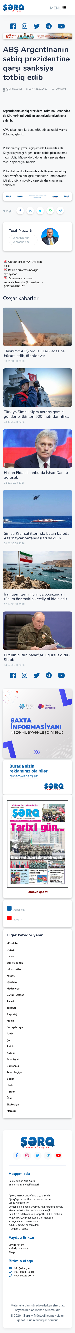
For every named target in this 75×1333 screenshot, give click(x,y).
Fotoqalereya (15, 1027)
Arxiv (10, 1033)
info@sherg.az (22, 1268)
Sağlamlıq (13, 1066)
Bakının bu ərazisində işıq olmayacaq (21, 272)
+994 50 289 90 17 (24, 1275)
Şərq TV (17, 919)
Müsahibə (12, 943)
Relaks (11, 1046)
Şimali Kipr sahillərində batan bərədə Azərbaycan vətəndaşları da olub (36, 536)
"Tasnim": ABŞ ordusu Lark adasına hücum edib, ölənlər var (34, 353)
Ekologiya (13, 1104)
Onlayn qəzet (38, 892)
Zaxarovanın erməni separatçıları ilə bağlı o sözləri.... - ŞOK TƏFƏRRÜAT (23, 282)
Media (10, 1021)
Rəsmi (10, 1001)
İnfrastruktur (14, 969)
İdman (10, 956)
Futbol (11, 976)
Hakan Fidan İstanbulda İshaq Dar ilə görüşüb (36, 475)
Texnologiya (14, 1072)
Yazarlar (11, 1008)
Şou (9, 1040)
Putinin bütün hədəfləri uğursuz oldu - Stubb (37, 657)
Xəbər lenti (19, 909)
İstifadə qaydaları (18, 1248)
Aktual (11, 1053)
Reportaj (12, 1014)
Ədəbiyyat (13, 1059)
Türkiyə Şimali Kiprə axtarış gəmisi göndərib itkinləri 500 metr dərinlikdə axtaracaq (37, 416)
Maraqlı (11, 1111)
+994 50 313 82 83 (24, 1271)
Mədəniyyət (13, 988)
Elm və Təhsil (15, 963)
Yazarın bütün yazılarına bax (21, 240)
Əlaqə (12, 1252)
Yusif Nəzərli (20, 230)
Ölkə (9, 1098)
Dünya (10, 950)
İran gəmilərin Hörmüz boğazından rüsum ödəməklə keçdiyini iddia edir (35, 596)
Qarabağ (12, 982)
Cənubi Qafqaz (15, 995)
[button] (57, 8)
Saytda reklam (16, 1244)
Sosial (10, 1079)
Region (11, 1092)
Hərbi (10, 1085)
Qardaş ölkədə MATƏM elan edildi (23, 263)
